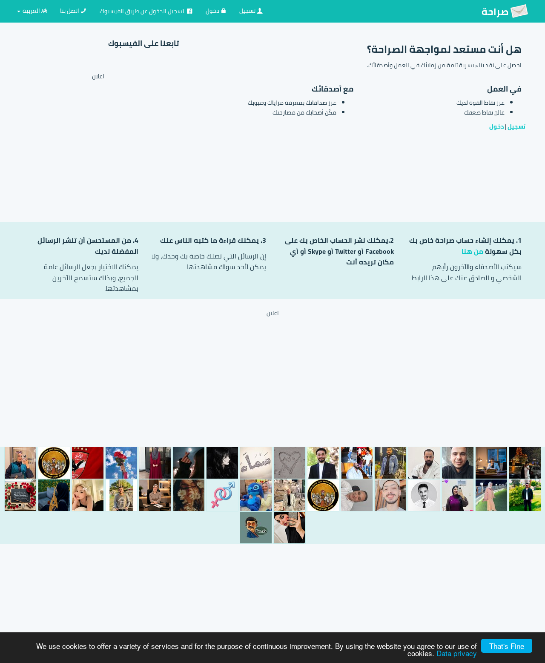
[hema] (289, 495)
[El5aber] (222, 495)
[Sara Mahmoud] (458, 495)
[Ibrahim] (424, 463)
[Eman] (188, 495)
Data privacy (456, 653)
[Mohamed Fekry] (525, 495)
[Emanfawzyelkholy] (121, 463)
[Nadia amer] (491, 495)
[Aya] (188, 463)
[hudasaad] (155, 463)
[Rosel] (54, 495)
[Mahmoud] (491, 463)
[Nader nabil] (424, 495)
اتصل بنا (70, 10)
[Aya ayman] (256, 495)
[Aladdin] (323, 463)
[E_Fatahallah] (256, 527)
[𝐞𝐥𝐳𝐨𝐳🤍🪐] (390, 463)
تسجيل (248, 10)
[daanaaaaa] (222, 463)
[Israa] (289, 527)
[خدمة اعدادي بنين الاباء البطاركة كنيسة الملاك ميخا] (54, 463)
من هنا (472, 251)
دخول (213, 10)
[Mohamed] (390, 495)
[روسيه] (88, 495)
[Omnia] (155, 495)
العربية (31, 10)
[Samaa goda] (256, 463)
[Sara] (20, 463)
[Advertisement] (107, 141)
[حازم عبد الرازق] (357, 495)
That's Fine (506, 645)
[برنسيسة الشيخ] (20, 495)
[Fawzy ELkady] (525, 463)
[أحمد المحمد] (357, 463)
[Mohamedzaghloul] (121, 495)
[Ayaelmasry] (289, 463)
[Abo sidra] (458, 463)
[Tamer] (88, 463)
